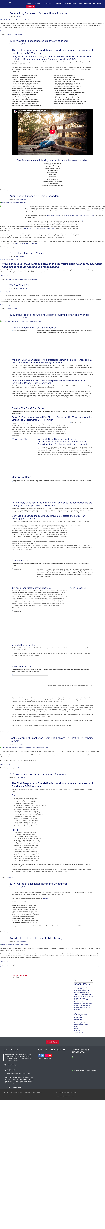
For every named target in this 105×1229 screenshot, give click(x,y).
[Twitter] (42, 1055)
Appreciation (9, 34)
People (20, 34)
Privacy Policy (17, 1087)
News (15, 34)
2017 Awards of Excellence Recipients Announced (38, 883)
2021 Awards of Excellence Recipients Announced (38, 40)
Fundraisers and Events (20, 279)
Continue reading (5, 31)
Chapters (58, 3)
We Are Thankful (19, 285)
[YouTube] (50, 1055)
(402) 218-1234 (11, 1070)
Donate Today (52, 1042)
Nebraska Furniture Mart (71, 215)
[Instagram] (46, 1055)
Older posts (3, 967)
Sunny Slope (51, 228)
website (19, 1083)
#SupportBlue (78, 1017)
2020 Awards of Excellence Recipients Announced (38, 774)
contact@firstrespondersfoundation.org (18, 1073)
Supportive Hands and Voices (26, 253)
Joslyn (31, 228)
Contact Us (97, 3)
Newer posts (101, 967)
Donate (29, 6)
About (29, 3)
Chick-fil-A (58, 215)
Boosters (46, 898)
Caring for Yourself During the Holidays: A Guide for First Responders (83, 1007)
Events (37, 3)
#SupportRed (78, 1019)
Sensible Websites (68, 1096)
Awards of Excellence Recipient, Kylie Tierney (36, 938)
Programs (47, 3)
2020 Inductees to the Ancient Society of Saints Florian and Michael (49, 314)
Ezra (35, 228)
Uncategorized (32, 279)
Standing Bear (41, 228)
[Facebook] (39, 1055)
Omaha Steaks (50, 215)
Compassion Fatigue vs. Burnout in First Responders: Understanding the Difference (83, 998)
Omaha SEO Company (71, 1092)
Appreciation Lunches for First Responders (34, 196)
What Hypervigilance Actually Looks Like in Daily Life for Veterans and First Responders (83, 992)
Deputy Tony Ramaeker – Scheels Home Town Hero (39, 13)
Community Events (79, 1023)
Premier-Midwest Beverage (87, 215)
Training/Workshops (69, 3)
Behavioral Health (85, 3)
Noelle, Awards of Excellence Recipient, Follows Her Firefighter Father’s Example (51, 739)
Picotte (26, 228)
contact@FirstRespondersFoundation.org (26, 243)
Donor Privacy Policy (45, 1058)
